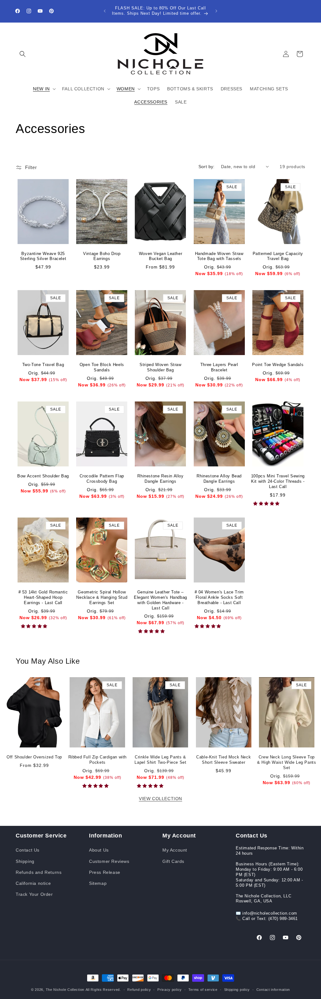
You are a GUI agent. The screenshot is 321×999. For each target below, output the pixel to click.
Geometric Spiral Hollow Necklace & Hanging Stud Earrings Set (101, 597)
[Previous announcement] (105, 11)
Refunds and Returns (38, 872)
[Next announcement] (216, 11)
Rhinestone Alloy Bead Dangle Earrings (219, 479)
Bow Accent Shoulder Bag (43, 476)
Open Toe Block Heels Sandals (102, 367)
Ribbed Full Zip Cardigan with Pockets (97, 760)
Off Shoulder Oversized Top (34, 757)
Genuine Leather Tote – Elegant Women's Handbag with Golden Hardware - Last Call (160, 600)
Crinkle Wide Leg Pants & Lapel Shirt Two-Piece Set (160, 760)
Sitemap (98, 883)
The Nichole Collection (65, 989)
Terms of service (203, 989)
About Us (99, 850)
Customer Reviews (109, 861)
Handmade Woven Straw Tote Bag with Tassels (219, 256)
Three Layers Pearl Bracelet (219, 367)
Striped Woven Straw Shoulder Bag (160, 367)
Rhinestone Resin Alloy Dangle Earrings (160, 479)
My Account (174, 850)
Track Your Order (34, 894)
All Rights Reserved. (103, 989)
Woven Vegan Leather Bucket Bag (160, 256)
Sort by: (206, 166)
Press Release (104, 872)
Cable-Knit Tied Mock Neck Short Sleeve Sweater (223, 760)
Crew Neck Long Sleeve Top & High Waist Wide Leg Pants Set (286, 762)
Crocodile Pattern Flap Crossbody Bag (102, 479)
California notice (33, 883)
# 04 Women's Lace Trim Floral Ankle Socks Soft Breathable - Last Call (219, 597)
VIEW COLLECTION (160, 798)
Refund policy (139, 989)
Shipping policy (237, 989)
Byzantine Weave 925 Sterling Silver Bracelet (43, 256)
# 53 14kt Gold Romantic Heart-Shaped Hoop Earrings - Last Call (43, 597)
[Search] (22, 54)
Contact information (273, 989)
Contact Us (27, 850)
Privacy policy (169, 989)
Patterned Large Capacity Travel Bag (278, 256)
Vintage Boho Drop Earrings (101, 256)
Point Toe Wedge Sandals (277, 364)
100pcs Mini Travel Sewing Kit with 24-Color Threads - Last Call (278, 481)
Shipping (25, 861)
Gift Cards (173, 861)
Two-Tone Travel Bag (43, 364)
